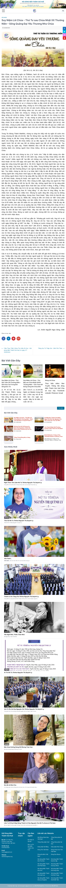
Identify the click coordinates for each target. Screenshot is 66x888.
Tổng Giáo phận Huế (43, 842)
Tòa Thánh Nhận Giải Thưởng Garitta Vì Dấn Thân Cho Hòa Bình (53, 428)
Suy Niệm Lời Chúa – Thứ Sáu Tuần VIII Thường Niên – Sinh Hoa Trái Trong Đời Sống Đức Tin (11, 383)
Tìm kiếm (60, 408)
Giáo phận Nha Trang (57, 846)
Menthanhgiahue (39, 886)
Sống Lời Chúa (50, 380)
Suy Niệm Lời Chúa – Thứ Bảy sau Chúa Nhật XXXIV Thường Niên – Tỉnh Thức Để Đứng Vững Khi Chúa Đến (33, 383)
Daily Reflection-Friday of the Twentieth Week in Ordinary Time (53, 435)
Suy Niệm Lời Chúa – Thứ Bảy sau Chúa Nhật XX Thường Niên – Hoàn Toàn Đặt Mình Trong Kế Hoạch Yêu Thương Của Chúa (23, 420)
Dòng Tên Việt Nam (43, 849)
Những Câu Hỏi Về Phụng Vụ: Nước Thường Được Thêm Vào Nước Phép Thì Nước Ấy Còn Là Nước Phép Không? (22, 428)
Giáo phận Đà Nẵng (43, 846)
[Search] (63, 11)
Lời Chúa (4, 17)
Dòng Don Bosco (56, 854)
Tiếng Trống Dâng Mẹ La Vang (22, 437)
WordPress (55, 886)
